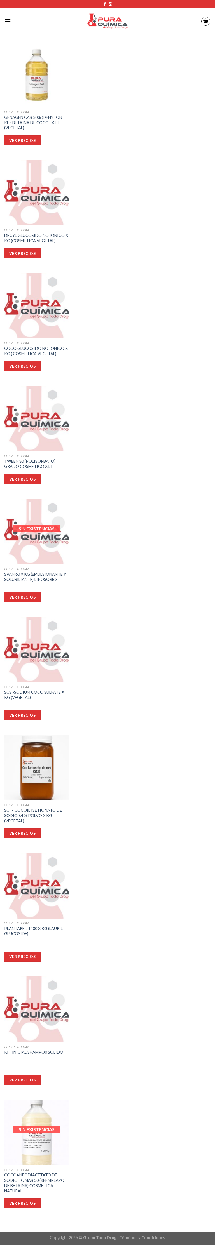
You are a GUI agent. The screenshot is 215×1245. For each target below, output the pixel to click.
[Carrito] (205, 21)
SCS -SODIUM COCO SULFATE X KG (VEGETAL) (34, 695)
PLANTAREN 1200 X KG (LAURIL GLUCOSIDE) (33, 931)
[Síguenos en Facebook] (104, 4)
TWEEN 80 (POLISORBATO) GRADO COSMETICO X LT (29, 464)
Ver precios (22, 1203)
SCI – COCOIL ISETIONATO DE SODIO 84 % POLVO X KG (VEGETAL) (33, 815)
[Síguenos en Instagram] (110, 4)
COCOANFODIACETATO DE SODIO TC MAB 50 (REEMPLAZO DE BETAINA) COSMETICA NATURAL (34, 1183)
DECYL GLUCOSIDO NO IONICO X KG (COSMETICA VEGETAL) (36, 238)
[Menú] (7, 21)
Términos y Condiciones (142, 1237)
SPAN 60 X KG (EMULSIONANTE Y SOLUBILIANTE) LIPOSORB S (35, 577)
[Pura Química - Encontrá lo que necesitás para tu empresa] (107, 21)
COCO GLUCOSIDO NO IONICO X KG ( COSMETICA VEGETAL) (36, 351)
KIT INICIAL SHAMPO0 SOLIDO (33, 1052)
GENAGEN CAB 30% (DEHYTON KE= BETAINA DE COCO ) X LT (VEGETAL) (33, 122)
